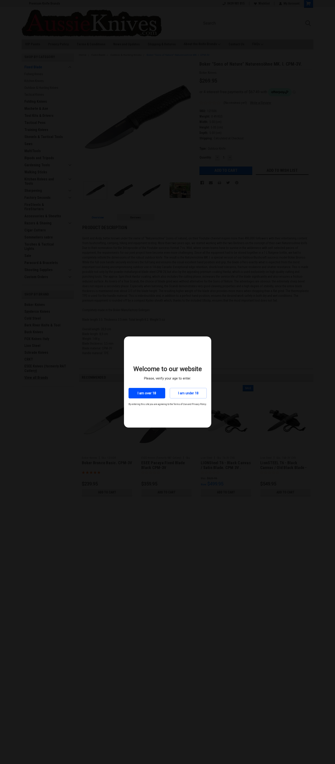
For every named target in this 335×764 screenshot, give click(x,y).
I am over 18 (146, 393)
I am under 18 (188, 393)
